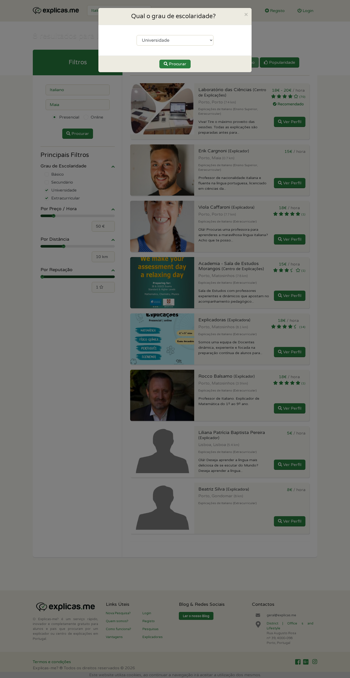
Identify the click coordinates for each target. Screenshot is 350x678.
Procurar (177, 64)
